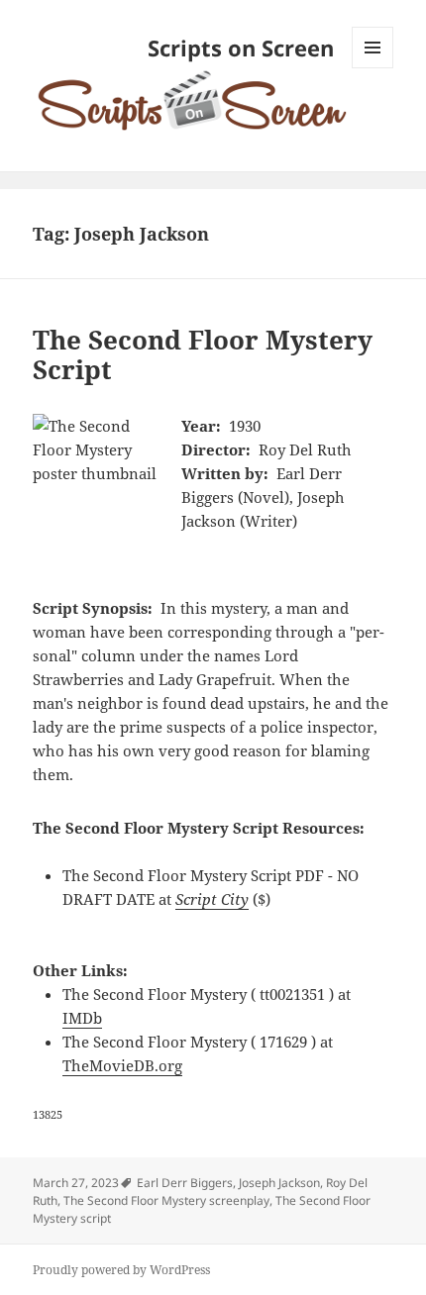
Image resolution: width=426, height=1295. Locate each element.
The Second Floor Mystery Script (203, 354)
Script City (212, 899)
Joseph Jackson (279, 1182)
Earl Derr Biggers (185, 1182)
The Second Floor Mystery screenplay (166, 1200)
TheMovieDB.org (122, 1065)
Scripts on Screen (241, 47)
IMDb (82, 1018)
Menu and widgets (373, 67)
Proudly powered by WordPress (121, 1269)
